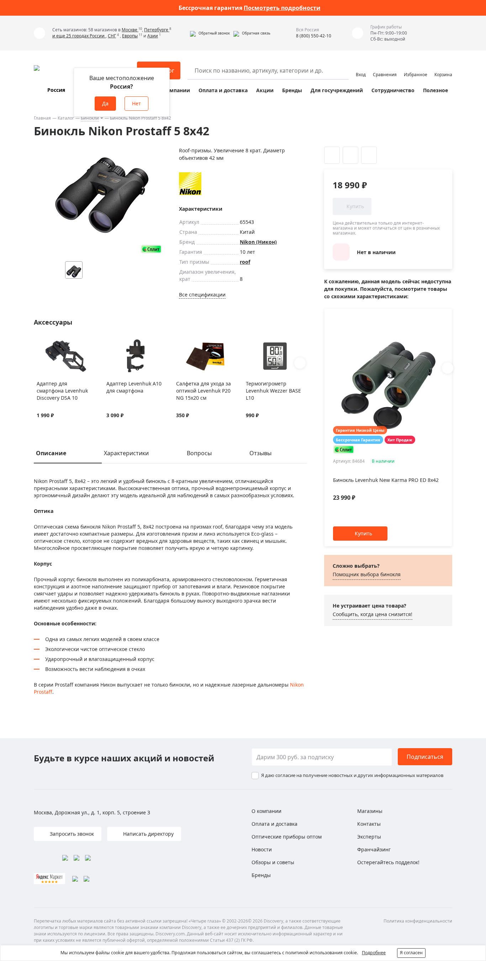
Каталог (66, 118)
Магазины (369, 811)
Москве (130, 30)
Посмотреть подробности (282, 8)
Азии (152, 36)
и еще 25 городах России (79, 36)
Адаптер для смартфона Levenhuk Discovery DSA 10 (62, 390)
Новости (262, 849)
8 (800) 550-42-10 (313, 36)
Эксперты (369, 836)
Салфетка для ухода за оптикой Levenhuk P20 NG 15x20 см (203, 390)
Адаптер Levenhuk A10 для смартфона (134, 387)
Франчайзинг (374, 849)
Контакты (369, 823)
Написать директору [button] (148, 833)
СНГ (112, 36)
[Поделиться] (369, 155)
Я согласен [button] (411, 953)
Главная (42, 118)
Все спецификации (202, 294)
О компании (174, 90)
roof (245, 261)
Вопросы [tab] (199, 453)
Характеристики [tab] (126, 453)
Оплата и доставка (223, 90)
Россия (56, 89)
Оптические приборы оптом (287, 836)
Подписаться (425, 757)
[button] (210, 33)
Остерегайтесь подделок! (388, 862)
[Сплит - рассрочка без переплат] (151, 249)
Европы (130, 36)
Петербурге (156, 30)
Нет (136, 103)
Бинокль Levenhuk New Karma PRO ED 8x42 (386, 480)
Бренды (292, 90)
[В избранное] (40, 343)
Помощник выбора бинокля (367, 574)
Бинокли (90, 118)
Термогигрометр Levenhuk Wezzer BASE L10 (273, 390)
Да (105, 103)
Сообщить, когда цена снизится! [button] (372, 614)
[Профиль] (360, 67)
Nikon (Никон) (258, 241)
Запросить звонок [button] (71, 833)
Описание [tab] (51, 453)
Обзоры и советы (273, 862)
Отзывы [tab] (260, 453)
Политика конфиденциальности (418, 921)
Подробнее (374, 953)
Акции (265, 90)
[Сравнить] (49, 343)
